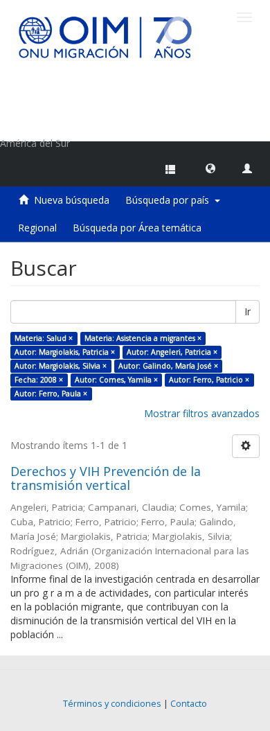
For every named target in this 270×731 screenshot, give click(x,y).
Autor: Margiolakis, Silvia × (61, 366)
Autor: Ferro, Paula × (51, 393)
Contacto (188, 704)
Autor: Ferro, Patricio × (209, 380)
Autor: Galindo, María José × (168, 366)
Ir (247, 311)
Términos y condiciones (112, 704)
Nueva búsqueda (71, 199)
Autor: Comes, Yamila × (116, 380)
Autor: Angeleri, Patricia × (172, 352)
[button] (210, 167)
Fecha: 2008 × (39, 380)
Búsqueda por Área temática (137, 227)
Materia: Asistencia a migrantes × (142, 338)
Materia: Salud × (44, 338)
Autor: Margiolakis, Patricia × (65, 352)
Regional (37, 227)
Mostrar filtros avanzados (202, 413)
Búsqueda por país (170, 199)
